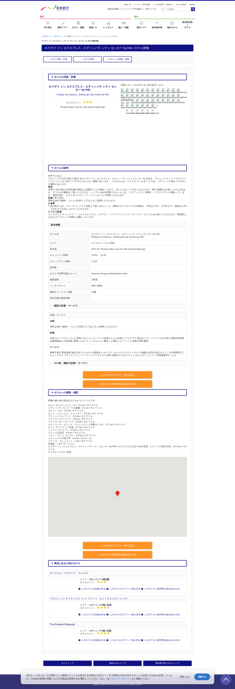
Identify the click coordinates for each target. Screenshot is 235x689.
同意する (202, 677)
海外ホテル (58, 36)
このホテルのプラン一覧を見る (125, 588)
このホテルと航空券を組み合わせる (162, 588)
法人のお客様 (181, 4)
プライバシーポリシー (120, 678)
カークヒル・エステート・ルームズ (69, 573)
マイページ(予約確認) (132, 9)
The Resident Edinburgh (62, 624)
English (192, 4)
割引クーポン (151, 9)
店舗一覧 (127, 4)
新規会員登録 (113, 9)
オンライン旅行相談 (142, 4)
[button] (117, 494)
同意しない (185, 677)
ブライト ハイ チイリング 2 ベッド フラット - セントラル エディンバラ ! (89, 598)
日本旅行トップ (47, 36)
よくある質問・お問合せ (162, 4)
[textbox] (176, 9)
